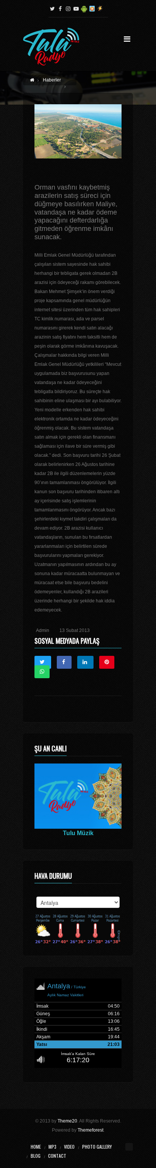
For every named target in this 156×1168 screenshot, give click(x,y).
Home (36, 1146)
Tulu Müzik (78, 833)
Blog (36, 1155)
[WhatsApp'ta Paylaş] (42, 671)
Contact (57, 1155)
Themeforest (90, 1130)
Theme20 (67, 1121)
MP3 (52, 1146)
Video (69, 1146)
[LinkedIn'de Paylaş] (85, 662)
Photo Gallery (97, 1146)
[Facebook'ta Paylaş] (64, 662)
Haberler (52, 80)
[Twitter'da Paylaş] (42, 662)
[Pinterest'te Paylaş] (106, 662)
